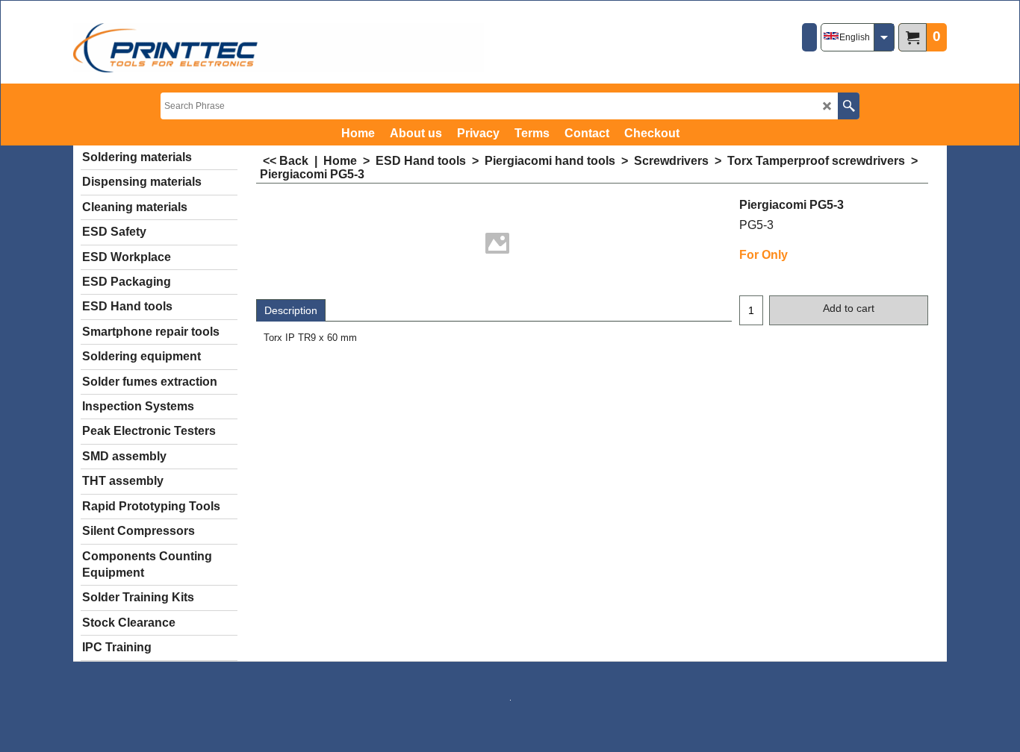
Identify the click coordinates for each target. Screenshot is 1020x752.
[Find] (848, 106)
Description (290, 310)
